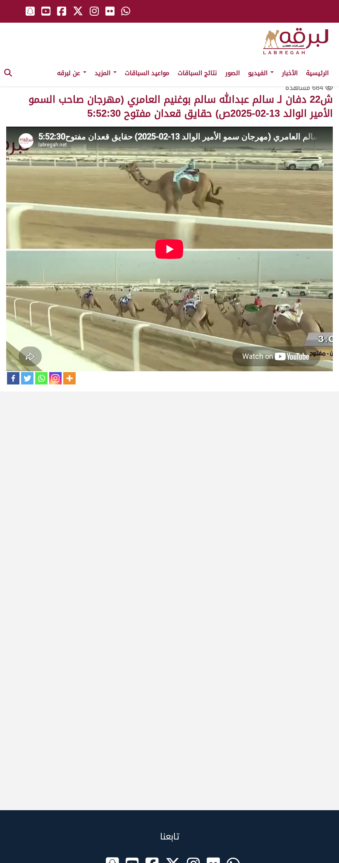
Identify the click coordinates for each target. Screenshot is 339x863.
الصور (232, 73)
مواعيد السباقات (147, 73)
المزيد (103, 73)
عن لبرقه (69, 73)
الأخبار (290, 73)
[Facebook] (13, 378)
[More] (69, 378)
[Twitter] (27, 378)
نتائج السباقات (197, 73)
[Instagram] (55, 378)
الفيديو (259, 73)
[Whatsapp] (41, 378)
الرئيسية (317, 73)
